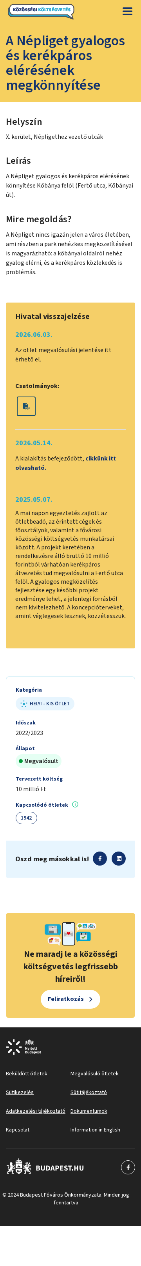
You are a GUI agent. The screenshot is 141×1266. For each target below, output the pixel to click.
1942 (26, 818)
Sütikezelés (20, 1092)
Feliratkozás (66, 999)
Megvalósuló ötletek (94, 1074)
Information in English (95, 1130)
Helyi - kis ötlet (50, 703)
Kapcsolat (17, 1130)
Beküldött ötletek (26, 1074)
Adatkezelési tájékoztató (35, 1111)
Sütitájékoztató (88, 1092)
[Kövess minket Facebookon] (45, 1167)
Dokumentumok (88, 1111)
